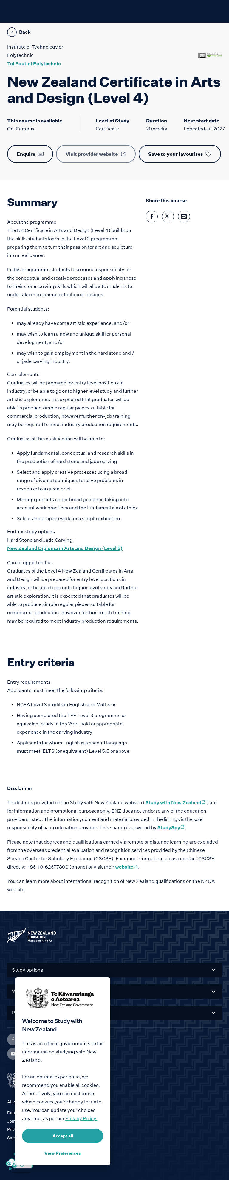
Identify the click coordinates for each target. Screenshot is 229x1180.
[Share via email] (184, 216)
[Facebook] (13, 1039)
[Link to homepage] (114, 936)
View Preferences (62, 1153)
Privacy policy (21, 1129)
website (126, 867)
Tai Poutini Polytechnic (34, 63)
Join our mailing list (26, 1121)
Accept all (62, 1136)
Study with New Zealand (175, 802)
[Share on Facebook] (152, 216)
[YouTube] (13, 1054)
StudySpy (171, 827)
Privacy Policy (81, 1118)
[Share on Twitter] (168, 216)
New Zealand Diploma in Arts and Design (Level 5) (65, 548)
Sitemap (15, 1137)
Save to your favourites (175, 154)
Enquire (26, 154)
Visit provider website (92, 154)
